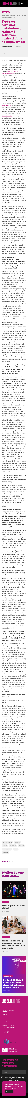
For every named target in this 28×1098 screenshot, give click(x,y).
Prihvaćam (9, 1091)
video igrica (5, 852)
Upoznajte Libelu (7, 1007)
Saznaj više (13, 1088)
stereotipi (21, 845)
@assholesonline (7, 116)
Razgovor (6, 12)
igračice (5, 845)
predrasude (13, 845)
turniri (15, 849)
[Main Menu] (25, 3)
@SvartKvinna (6, 105)
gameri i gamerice (7, 842)
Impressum (5, 1018)
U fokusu (5, 901)
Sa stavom (6, 937)
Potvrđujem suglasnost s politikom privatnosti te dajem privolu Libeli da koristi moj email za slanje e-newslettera (15, 1079)
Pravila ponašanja (7, 1021)
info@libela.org (10, 1027)
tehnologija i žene (7, 849)
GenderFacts (8, 976)
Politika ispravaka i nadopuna (8, 1010)
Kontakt (4, 1014)
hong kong (17, 842)
